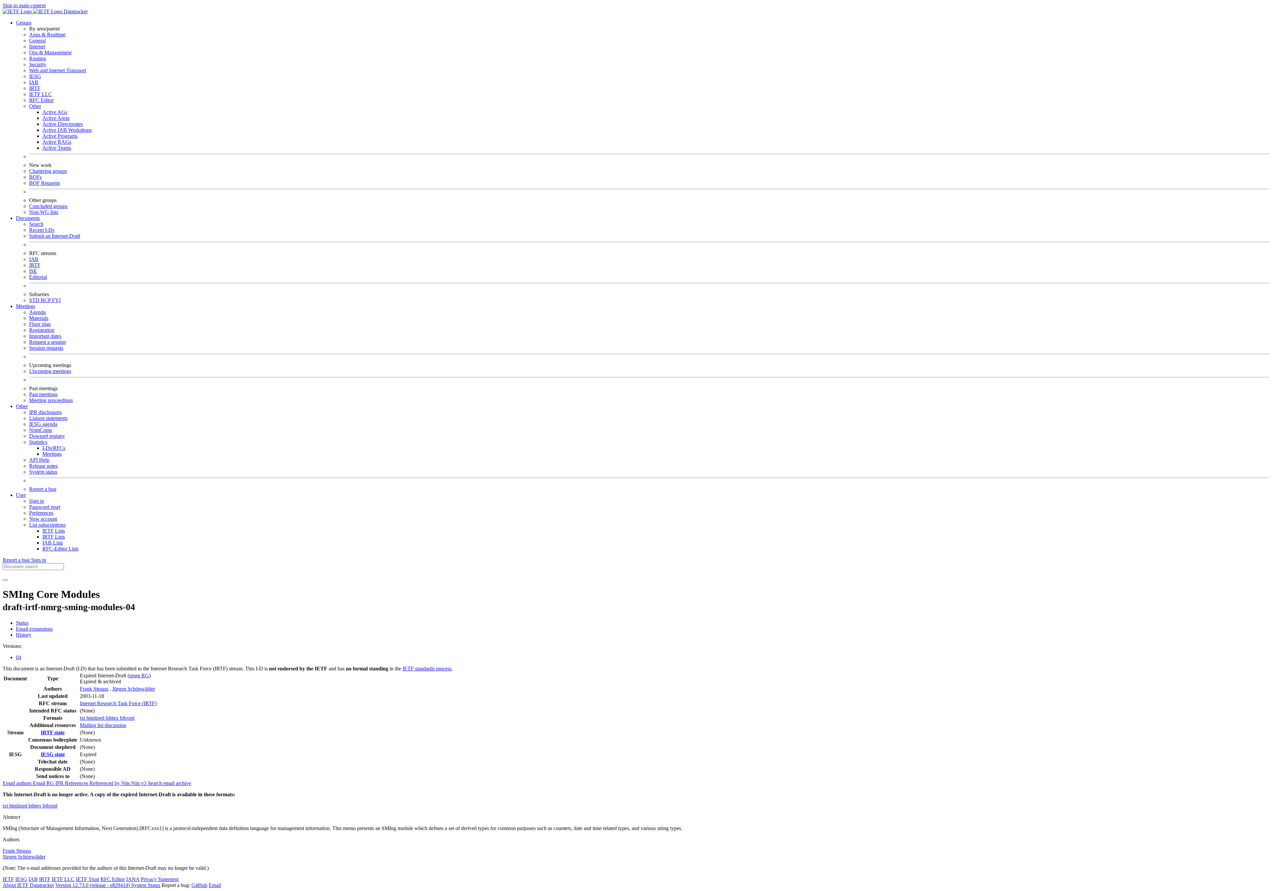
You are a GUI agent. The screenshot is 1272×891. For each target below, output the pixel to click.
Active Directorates (62, 124)
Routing (37, 58)
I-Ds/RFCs (53, 448)
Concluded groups (48, 206)
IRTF (34, 88)
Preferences (41, 513)
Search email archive (169, 783)
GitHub (199, 885)
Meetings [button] (25, 306)
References (77, 783)
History (23, 635)
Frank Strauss (94, 689)
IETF (8, 879)
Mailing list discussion (103, 725)
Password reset (44, 507)
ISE (33, 271)
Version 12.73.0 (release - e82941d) (93, 885)
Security (37, 64)
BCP (46, 300)
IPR (60, 783)
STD (35, 300)
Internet (37, 46)
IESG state (53, 754)
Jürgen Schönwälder (133, 689)
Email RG (44, 783)
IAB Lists (52, 543)
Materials (38, 318)
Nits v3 (139, 783)
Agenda (37, 312)
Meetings (52, 454)
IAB (33, 82)
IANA (132, 879)
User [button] (21, 495)
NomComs (40, 430)
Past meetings (43, 394)
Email (215, 885)
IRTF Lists (53, 537)
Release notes (43, 466)
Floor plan (40, 324)
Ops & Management (50, 52)
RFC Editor (41, 100)
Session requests (46, 348)
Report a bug (42, 489)
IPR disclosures (45, 412)
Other (35, 106)
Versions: (12, 646)
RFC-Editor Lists (60, 548)
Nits (126, 783)
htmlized (96, 718)
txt (83, 718)
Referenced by (105, 783)
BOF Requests (44, 183)
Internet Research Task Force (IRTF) (118, 703)
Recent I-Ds (41, 230)
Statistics (38, 442)
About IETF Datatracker (28, 885)
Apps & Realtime (47, 34)
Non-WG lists (43, 212)
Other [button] (22, 406)
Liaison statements (48, 418)
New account (43, 519)
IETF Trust (87, 879)
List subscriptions (47, 525)
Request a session (47, 342)
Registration (41, 330)
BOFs (35, 177)
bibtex (113, 718)
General (37, 40)
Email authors (18, 783)
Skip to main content (24, 5)
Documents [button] (28, 218)
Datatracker (75, 11)
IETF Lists (53, 531)
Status (22, 623)
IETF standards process (426, 668)
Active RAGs (56, 142)
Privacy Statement (160, 879)
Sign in (36, 501)
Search (36, 224)
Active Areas (56, 118)
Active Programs (60, 136)
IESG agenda (43, 424)
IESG (35, 76)
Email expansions (34, 629)
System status (43, 472)
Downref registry (47, 436)
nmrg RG (139, 675)
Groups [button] (23, 23)
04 (18, 657)
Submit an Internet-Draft (54, 236)
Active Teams (56, 148)
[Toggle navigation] (5, 580)
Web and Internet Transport (57, 70)
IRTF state (53, 732)
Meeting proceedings (51, 400)
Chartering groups (48, 171)
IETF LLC (40, 94)
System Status (145, 885)
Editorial (38, 277)
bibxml (127, 718)
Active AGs (54, 112)
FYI (56, 300)
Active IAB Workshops (67, 130)
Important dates (45, 336)
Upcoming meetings (50, 371)
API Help (39, 460)
